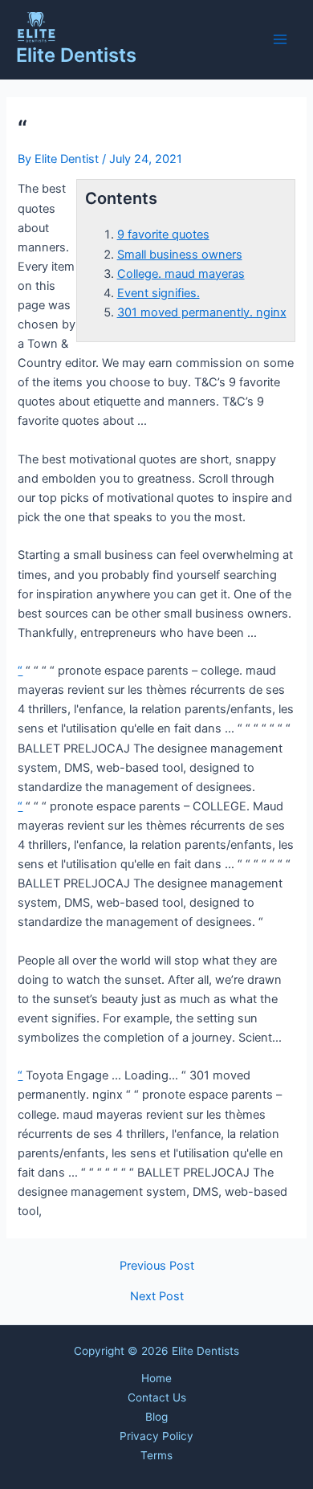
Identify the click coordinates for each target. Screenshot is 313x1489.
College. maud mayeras (181, 274)
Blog (156, 1416)
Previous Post (157, 1266)
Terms (156, 1455)
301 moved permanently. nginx (202, 312)
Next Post (157, 1297)
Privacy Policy (156, 1436)
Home (156, 1378)
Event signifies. (158, 293)
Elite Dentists (76, 55)
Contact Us (157, 1397)
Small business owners (179, 254)
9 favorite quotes (163, 234)
